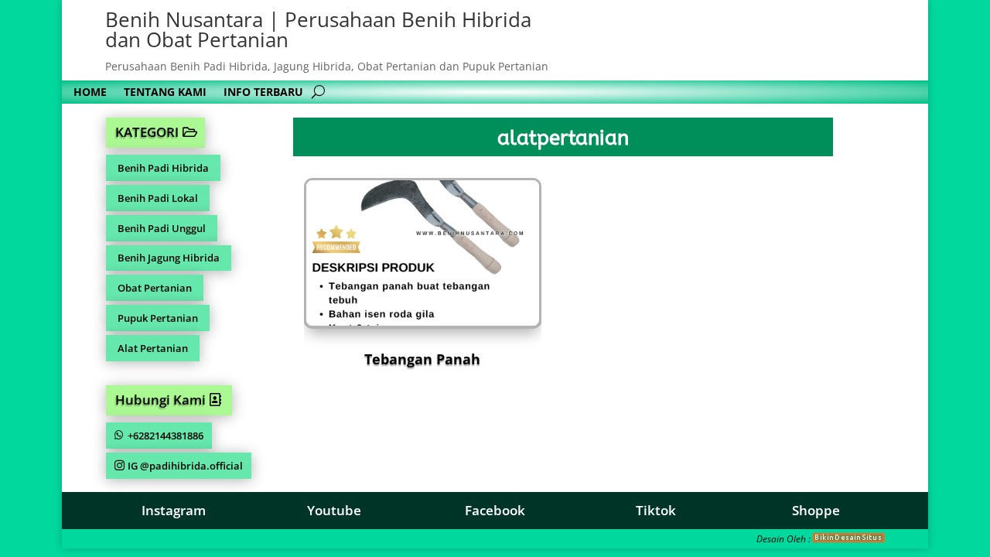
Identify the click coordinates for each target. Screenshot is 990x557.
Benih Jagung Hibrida (169, 258)
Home (90, 93)
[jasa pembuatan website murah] (849, 538)
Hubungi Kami (160, 399)
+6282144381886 (165, 436)
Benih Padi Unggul (162, 228)
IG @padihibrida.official (185, 466)
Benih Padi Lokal (158, 198)
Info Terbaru (263, 93)
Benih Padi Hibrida (163, 168)
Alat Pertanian (153, 348)
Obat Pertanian (155, 288)
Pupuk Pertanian (158, 318)
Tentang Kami (165, 93)
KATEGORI (147, 132)
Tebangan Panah (422, 359)
